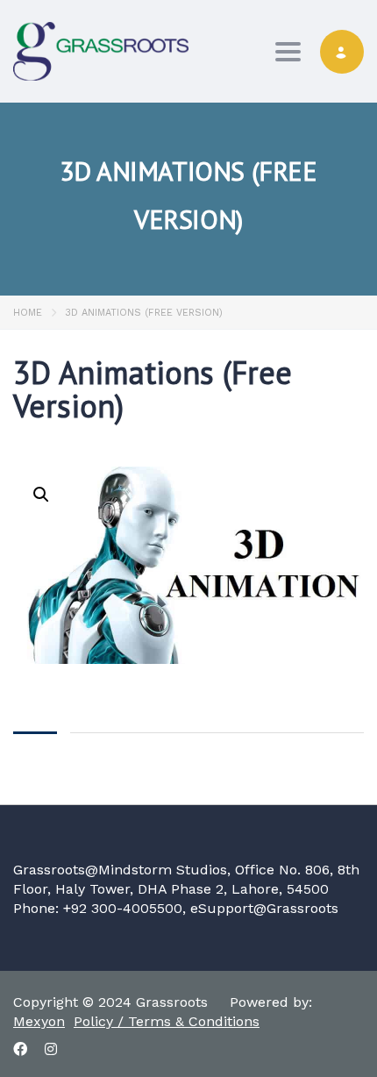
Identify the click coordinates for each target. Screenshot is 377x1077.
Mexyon (39, 1021)
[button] (41, 494)
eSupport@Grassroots (264, 908)
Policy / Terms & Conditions (167, 1021)
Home (27, 312)
